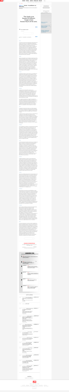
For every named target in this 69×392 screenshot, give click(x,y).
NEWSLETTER (31, 385)
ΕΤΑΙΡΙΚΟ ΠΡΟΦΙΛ (41, 385)
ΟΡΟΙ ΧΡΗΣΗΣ (45, 385)
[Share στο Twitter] (36, 36)
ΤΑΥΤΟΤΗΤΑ (23, 385)
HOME (19, 3)
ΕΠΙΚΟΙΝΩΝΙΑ (27, 385)
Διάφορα (22, 3)
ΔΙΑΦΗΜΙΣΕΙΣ (36, 385)
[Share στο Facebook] (35, 36)
